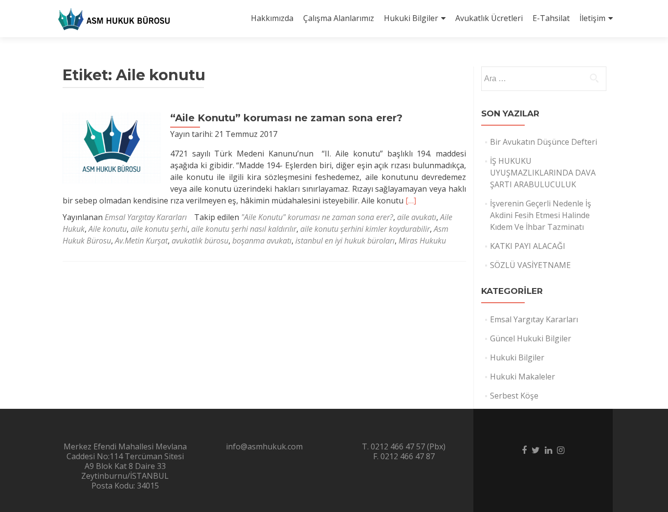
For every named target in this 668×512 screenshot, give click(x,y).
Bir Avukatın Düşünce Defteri (543, 141)
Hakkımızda (272, 18)
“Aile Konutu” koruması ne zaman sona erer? (286, 118)
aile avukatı (416, 217)
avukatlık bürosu (200, 240)
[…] (410, 200)
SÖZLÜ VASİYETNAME (530, 265)
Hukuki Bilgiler (411, 18)
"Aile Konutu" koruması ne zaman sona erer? (317, 217)
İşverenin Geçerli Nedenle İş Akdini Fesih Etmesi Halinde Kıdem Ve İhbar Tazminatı (540, 215)
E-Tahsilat (551, 18)
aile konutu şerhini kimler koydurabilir (365, 228)
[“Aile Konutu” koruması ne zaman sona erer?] (111, 147)
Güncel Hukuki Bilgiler (530, 338)
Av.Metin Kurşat (141, 240)
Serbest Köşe (514, 395)
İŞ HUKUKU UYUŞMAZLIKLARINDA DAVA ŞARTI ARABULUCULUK (543, 173)
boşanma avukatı (261, 240)
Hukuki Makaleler (522, 376)
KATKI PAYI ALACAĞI (527, 246)
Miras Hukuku (422, 240)
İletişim (592, 18)
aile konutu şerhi (159, 228)
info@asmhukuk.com (264, 446)
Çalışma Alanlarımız (338, 18)
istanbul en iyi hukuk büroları (345, 240)
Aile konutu (108, 228)
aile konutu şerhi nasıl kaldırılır (243, 228)
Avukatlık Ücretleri (489, 18)
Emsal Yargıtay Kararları (146, 217)
